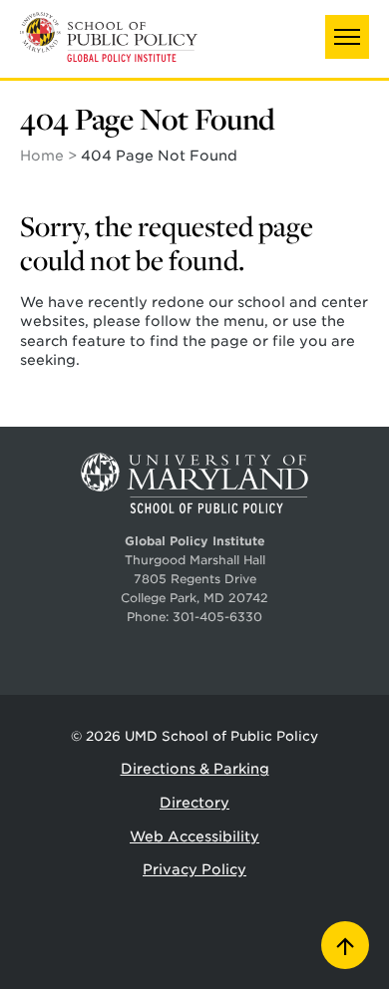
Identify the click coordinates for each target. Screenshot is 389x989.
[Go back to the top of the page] (345, 945)
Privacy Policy (194, 869)
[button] (347, 37)
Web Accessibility (194, 836)
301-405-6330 (217, 617)
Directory (194, 803)
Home (42, 156)
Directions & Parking (195, 769)
